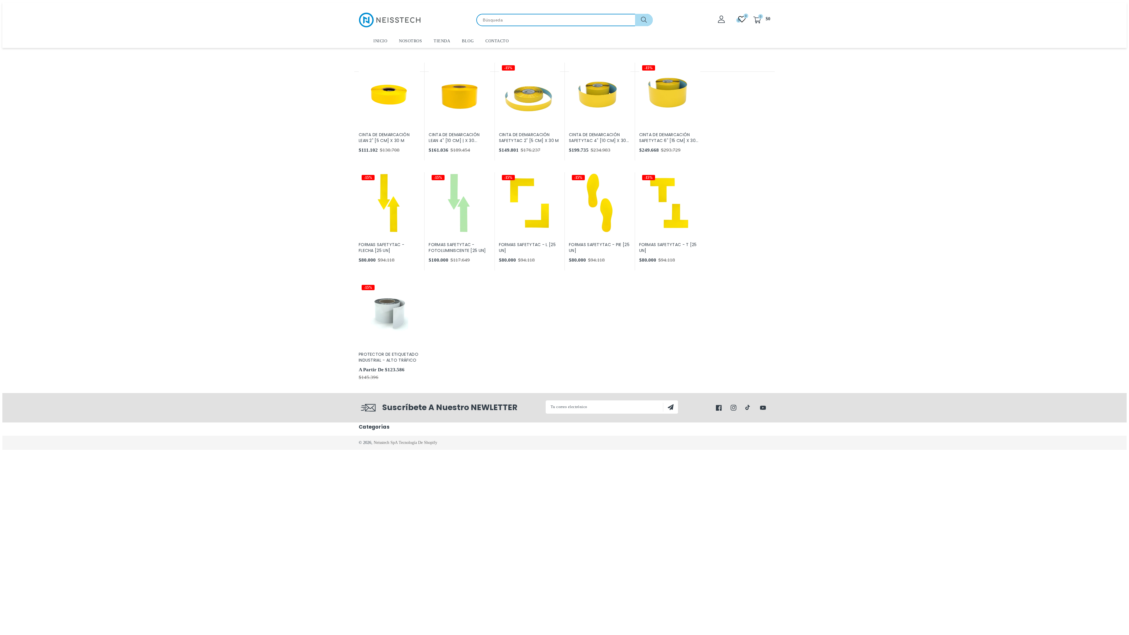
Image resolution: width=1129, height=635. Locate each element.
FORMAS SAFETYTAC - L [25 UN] (527, 247)
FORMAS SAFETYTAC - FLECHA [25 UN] (381, 247)
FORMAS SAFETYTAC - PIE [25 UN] (599, 247)
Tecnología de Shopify (418, 442)
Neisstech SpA (386, 442)
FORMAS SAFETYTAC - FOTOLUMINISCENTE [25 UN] (457, 247)
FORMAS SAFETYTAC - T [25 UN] (668, 247)
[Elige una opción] (414, 67)
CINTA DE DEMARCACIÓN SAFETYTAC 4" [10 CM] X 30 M (597, 137)
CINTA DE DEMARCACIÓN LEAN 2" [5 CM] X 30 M (384, 137)
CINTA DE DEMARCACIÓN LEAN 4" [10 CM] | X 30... (454, 137)
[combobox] (564, 20)
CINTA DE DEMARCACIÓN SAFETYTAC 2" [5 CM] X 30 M (529, 137)
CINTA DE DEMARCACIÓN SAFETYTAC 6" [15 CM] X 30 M (667, 137)
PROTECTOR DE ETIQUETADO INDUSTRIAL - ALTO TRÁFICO (388, 357)
